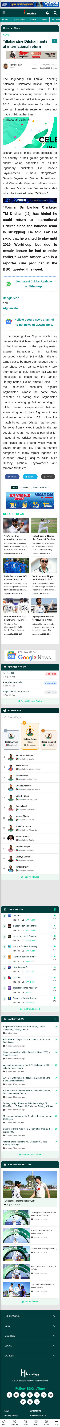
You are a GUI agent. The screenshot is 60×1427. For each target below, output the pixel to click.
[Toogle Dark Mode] (47, 13)
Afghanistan (11, 308)
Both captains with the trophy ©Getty (43, 1267)
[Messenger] (50, 1395)
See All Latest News (31, 1154)
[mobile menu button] (4, 12)
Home (5, 19)
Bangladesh (11, 298)
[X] (30, 1395)
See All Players (32, 877)
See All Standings (28, 1009)
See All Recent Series (31, 701)
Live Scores (19, 19)
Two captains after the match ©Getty (19, 1201)
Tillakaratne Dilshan (39, 487)
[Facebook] (9, 1395)
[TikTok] (37, 1395)
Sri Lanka (24, 487)
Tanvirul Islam (16, 65)
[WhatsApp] (44, 1395)
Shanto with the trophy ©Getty (44, 1248)
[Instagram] (23, 1395)
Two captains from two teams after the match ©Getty (43, 1214)
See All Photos (31, 1302)
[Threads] (37, 1402)
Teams (43, 19)
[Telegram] (30, 1402)
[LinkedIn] (23, 1402)
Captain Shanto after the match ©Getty (41, 1232)
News (33, 19)
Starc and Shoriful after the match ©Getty (42, 1286)
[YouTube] (16, 1395)
